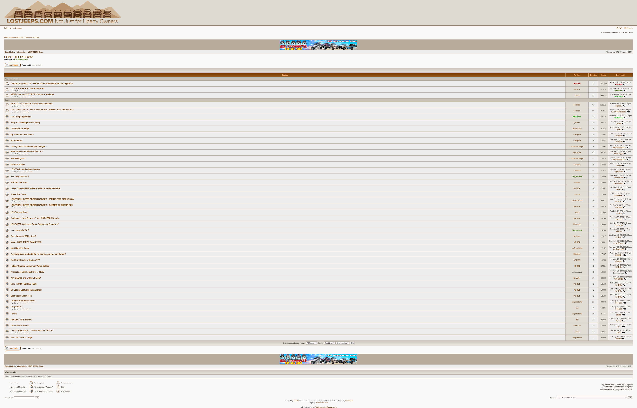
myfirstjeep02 (577, 248)
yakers (577, 123)
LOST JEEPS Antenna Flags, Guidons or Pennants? (35, 224)
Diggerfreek (577, 176)
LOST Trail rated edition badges (25, 169)
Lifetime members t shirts (23, 301)
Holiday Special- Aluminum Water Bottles (30, 266)
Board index (10, 52)
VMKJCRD (618, 279)
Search (629, 28)
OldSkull (618, 207)
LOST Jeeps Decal (19, 212)
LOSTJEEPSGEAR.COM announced (27, 88)
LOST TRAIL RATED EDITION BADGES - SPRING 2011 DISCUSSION (42, 199)
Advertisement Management (326, 407)
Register (18, 28)
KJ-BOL (577, 90)
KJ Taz (619, 321)
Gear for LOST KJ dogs (21, 338)
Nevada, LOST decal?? (21, 320)
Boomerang (618, 177)
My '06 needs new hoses (22, 135)
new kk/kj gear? (18, 158)
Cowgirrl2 (577, 135)
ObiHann (618, 303)
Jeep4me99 (577, 338)
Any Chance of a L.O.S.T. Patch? (26, 278)
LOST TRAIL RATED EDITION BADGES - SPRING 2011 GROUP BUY (42, 109)
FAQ (620, 28)
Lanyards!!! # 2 (22, 230)
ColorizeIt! (349, 401)
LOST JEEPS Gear (35, 52)
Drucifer (577, 194)
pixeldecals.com (322, 403)
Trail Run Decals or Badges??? (25, 260)
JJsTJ (577, 96)
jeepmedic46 (577, 302)
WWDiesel (618, 97)
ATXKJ (618, 130)
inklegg (619, 231)
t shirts (14, 314)
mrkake (619, 339)
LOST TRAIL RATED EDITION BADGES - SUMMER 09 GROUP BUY (42, 205)
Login (8, 28)
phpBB (296, 401)
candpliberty (619, 183)
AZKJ (577, 212)
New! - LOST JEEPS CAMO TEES (26, 242)
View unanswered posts (13, 37)
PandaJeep (577, 129)
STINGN (576, 260)
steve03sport (577, 200)
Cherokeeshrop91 (577, 147)
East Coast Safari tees (21, 296)
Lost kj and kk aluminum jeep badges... (29, 146)
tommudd (618, 91)
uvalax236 (577, 153)
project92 (618, 219)
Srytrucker (618, 171)
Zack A (618, 213)
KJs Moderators (21, 60)
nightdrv (618, 106)
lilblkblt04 (577, 254)
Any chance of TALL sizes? (23, 236)
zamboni (577, 170)
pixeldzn (577, 105)
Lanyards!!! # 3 (22, 176)
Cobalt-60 (577, 224)
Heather (577, 84)
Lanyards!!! (16, 307)
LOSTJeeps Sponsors (21, 117)
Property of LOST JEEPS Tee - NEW (27, 272)
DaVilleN (577, 165)
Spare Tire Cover (19, 194)
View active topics (32, 37)
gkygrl (618, 315)
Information (21, 52)
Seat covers (16, 140)
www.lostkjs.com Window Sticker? (27, 151)
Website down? (18, 164)
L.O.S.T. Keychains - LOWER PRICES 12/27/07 (32, 330)
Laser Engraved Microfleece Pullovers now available (35, 188)
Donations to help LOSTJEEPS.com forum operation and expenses (42, 83)
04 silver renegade (618, 112)
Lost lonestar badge (20, 129)
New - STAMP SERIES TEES (24, 284)
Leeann (619, 166)
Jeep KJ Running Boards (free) (25, 123)
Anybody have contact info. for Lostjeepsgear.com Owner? (38, 254)
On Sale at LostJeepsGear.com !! (26, 290)
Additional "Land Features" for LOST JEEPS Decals (35, 218)
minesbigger (619, 154)
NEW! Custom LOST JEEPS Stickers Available (32, 94)
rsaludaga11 (619, 195)
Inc (577, 320)
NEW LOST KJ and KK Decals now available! (32, 103)
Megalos (577, 236)
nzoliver (577, 182)
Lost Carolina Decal (20, 248)
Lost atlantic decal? (20, 326)
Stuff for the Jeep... (19, 182)
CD (577, 308)
